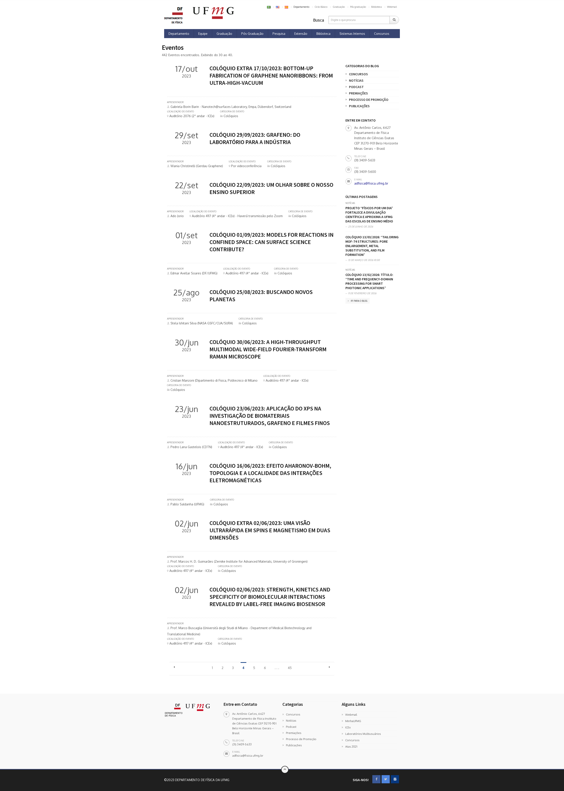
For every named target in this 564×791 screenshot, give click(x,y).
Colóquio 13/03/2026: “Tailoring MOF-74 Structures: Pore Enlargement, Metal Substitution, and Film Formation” (372, 246)
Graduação (339, 6)
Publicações (359, 106)
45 (290, 668)
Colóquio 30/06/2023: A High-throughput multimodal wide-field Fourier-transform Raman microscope (268, 349)
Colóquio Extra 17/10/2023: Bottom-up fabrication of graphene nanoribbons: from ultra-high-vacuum (271, 75)
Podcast (356, 87)
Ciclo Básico (321, 6)
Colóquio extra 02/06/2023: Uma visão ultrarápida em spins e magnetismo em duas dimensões (270, 530)
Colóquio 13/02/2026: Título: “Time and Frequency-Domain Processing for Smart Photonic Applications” (369, 281)
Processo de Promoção (368, 99)
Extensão (300, 33)
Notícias (356, 80)
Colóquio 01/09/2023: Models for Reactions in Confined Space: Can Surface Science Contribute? (272, 242)
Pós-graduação (358, 6)
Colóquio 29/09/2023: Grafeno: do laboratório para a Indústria (255, 138)
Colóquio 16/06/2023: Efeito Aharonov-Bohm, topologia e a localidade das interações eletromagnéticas (270, 473)
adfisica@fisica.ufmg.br (371, 183)
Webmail (392, 6)
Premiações (358, 93)
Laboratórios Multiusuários (363, 734)
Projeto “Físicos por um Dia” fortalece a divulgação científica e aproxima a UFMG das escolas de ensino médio (369, 214)
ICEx (348, 727)
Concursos (381, 33)
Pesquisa (279, 33)
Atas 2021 (351, 746)
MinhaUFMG (353, 721)
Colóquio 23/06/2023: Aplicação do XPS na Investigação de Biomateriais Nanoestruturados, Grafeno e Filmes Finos (270, 416)
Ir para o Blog (358, 300)
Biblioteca (376, 6)
